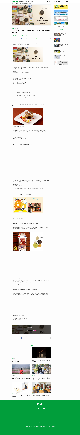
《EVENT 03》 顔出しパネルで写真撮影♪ (24, 94)
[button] (17, 38)
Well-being (58, 1)
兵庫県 (13, 35)
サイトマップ (53, 426)
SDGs (61, 1)
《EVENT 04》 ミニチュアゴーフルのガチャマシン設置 (26, 95)
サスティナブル (22, 35)
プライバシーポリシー (45, 426)
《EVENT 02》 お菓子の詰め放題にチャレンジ (24, 92)
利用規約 (41, 426)
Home (12, 3)
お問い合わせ (27, 426)
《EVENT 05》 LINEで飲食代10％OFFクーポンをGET (26, 97)
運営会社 (50, 426)
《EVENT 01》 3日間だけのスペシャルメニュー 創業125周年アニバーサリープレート (31, 90)
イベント (17, 35)
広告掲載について (37, 426)
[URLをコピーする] (46, 38)
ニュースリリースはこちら (32, 426)
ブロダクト (26, 35)
